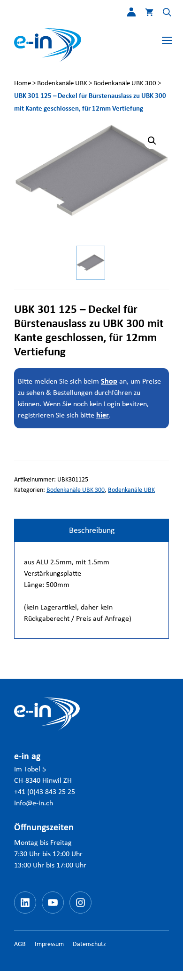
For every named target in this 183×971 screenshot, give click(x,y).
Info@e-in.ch (33, 802)
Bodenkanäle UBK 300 (124, 83)
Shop (109, 381)
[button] (162, 14)
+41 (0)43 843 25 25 (44, 791)
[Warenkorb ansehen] (144, 14)
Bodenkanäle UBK (62, 83)
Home (22, 83)
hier (102, 415)
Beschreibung (91, 530)
